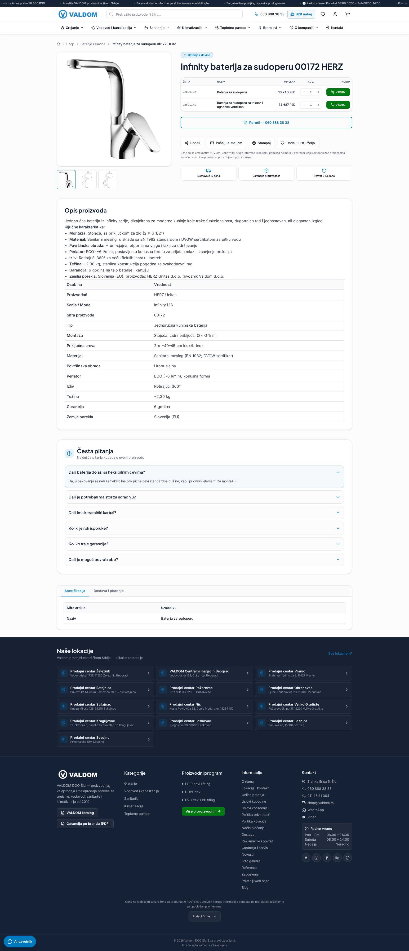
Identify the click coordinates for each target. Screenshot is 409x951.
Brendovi (270, 28)
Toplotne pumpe (233, 28)
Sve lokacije (337, 653)
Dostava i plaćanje (109, 591)
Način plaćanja (253, 828)
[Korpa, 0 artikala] (347, 14)
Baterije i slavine (199, 55)
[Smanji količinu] (303, 92)
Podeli (195, 143)
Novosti (247, 854)
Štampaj (264, 143)
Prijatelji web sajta (255, 881)
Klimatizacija (192, 28)
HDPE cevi (193, 792)
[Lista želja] (323, 14)
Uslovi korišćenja (254, 808)
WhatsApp (315, 810)
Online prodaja (253, 795)
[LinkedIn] (337, 857)
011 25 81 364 (318, 796)
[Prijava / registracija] (335, 14)
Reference (250, 868)
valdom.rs (205, 945)
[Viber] (306, 857)
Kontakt (337, 28)
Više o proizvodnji (200, 811)
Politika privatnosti (256, 815)
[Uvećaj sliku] (114, 109)
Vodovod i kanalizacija (114, 28)
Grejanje (72, 28)
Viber (311, 817)
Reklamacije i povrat (257, 841)
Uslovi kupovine (254, 801)
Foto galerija (251, 861)
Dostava (248, 834)
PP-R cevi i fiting (197, 784)
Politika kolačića (254, 821)
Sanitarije (157, 28)
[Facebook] (327, 857)
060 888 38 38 (272, 14)
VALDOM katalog (80, 813)
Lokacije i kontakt (255, 788)
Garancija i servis (255, 848)
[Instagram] (316, 857)
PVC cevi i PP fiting (200, 800)
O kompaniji (304, 28)
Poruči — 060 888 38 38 (269, 122)
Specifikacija (75, 591)
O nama (248, 781)
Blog (245, 887)
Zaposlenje (250, 874)
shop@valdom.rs (320, 803)
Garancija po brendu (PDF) (88, 824)
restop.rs (221, 945)
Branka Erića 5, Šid (322, 781)
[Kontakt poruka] (347, 857)
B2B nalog (304, 14)
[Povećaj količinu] (318, 92)
